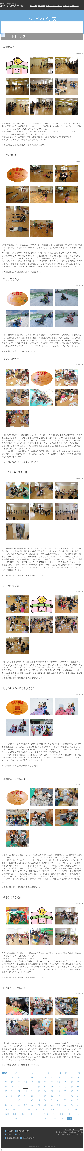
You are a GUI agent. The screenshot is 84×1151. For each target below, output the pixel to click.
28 (19, 1082)
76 (19, 1100)
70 (58, 1095)
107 (76, 1109)
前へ (5, 1073)
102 (37, 1109)
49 (78, 1086)
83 (65, 1100)
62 (6, 1095)
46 (58, 1086)
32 (45, 1082)
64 (19, 1095)
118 (15, 1118)
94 (58, 1105)
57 (52, 1091)
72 (71, 1095)
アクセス (20, 1134)
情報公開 (10, 1131)
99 (14, 1109)
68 (45, 1095)
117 (77, 1114)
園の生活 (41, 6)
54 (32, 1091)
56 (45, 1091)
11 (66, 1073)
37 (78, 1082)
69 (52, 1095)
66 (32, 1095)
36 (71, 1082)
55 (38, 1091)
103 (45, 1109)
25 (78, 1077)
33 (52, 1082)
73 (78, 1095)
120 (31, 1118)
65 (25, 1095)
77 (25, 1100)
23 (65, 1077)
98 (7, 1109)
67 (38, 1095)
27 (12, 1082)
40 (19, 1086)
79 (38, 1100)
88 (19, 1105)
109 (14, 1114)
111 (30, 1114)
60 (71, 1091)
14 (6, 1077)
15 (12, 1077)
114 (54, 1114)
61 (78, 1091)
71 (65, 1095)
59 (65, 1091)
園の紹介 (33, 6)
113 (46, 1114)
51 (12, 1091)
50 (6, 1091)
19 (38, 1077)
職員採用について (13, 1138)
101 (29, 1109)
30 (32, 1082)
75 (12, 1100)
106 (68, 1109)
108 (7, 1114)
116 (69, 1114)
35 (65, 1082)
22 (58, 1077)
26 (6, 1082)
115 (61, 1114)
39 (12, 1086)
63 (12, 1095)
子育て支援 (74, 6)
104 (52, 1109)
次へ (69, 1118)
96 (71, 1105)
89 (25, 1105)
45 (52, 1086)
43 (38, 1086)
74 (6, 1100)
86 (6, 1105)
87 (12, 1105)
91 (38, 1105)
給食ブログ (58, 6)
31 (38, 1082)
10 (59, 1073)
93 (52, 1105)
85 (78, 1100)
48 (71, 1086)
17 (25, 1077)
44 (45, 1086)
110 (22, 1114)
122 (46, 1118)
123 (54, 1118)
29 (25, 1082)
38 (6, 1086)
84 (71, 1100)
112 (38, 1114)
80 (45, 1100)
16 (19, 1077)
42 (32, 1086)
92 (45, 1105)
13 (79, 1073)
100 (21, 1109)
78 (32, 1100)
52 (19, 1091)
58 (58, 1091)
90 (32, 1105)
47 (65, 1086)
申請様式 (10, 1134)
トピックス (50, 6)
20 (45, 1077)
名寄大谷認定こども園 (74, 1129)
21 (52, 1077)
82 (58, 1100)
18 (32, 1077)
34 (58, 1082)
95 (65, 1105)
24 (71, 1077)
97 (78, 1105)
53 (25, 1091)
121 (39, 1118)
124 (62, 1118)
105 (60, 1109)
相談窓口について (23, 1131)
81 (52, 1100)
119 (23, 1118)
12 (72, 1073)
